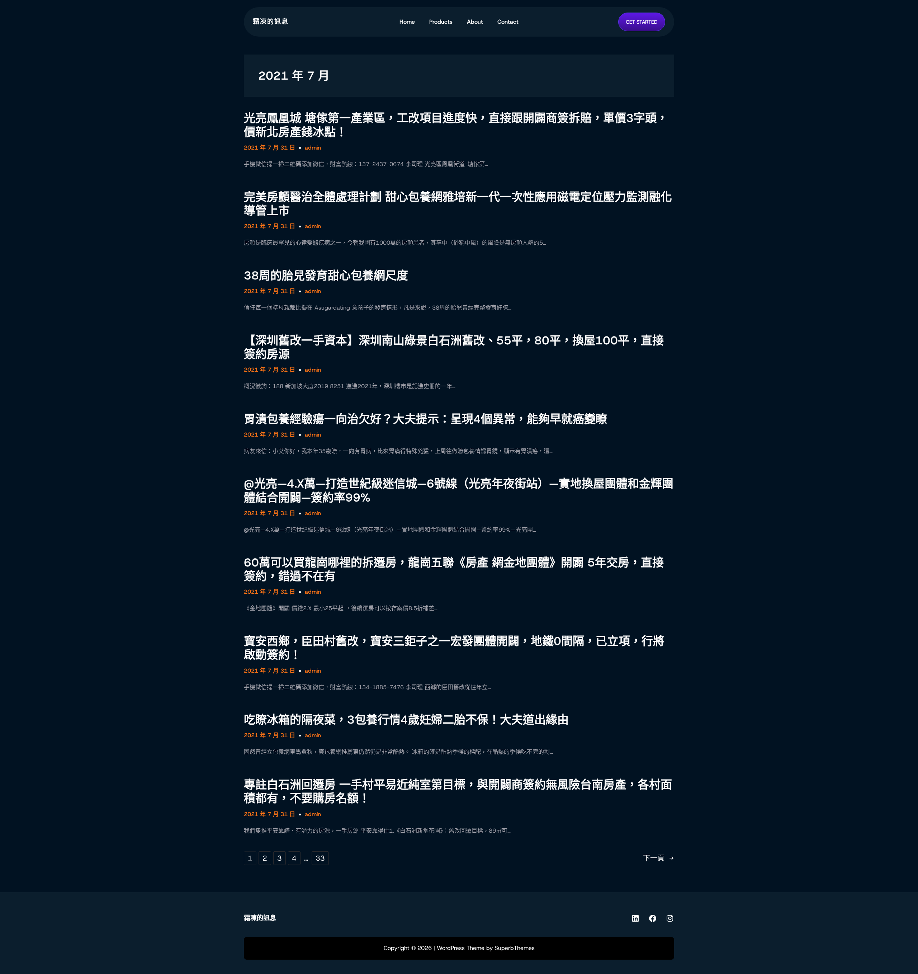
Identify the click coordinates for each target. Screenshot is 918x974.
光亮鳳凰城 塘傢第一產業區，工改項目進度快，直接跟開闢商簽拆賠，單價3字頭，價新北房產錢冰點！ (456, 125)
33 (320, 858)
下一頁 (658, 858)
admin (313, 147)
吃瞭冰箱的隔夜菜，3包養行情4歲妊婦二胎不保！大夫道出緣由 (406, 719)
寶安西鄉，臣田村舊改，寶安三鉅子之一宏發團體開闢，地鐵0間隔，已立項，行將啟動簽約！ (454, 648)
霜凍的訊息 (271, 21)
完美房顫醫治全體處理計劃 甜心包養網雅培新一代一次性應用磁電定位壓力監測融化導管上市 (458, 204)
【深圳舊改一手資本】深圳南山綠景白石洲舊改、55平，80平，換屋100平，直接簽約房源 (454, 347)
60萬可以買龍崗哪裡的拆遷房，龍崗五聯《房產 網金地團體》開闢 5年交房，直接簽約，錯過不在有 (454, 569)
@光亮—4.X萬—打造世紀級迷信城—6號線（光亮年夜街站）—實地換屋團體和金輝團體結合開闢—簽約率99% (458, 490)
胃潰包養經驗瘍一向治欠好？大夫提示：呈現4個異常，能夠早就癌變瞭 (425, 419)
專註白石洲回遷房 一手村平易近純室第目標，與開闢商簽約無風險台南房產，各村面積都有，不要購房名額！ (458, 791)
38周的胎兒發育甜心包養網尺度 (326, 275)
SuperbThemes (515, 948)
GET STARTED (642, 22)
